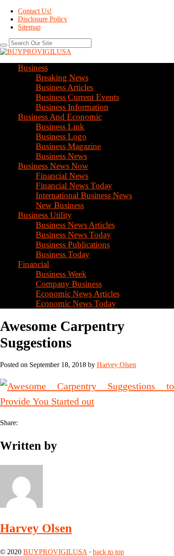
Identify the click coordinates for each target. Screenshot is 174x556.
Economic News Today (76, 303)
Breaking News (62, 77)
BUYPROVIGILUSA (55, 552)
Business (33, 67)
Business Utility (45, 215)
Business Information (72, 107)
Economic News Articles (78, 293)
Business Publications (73, 244)
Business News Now (53, 166)
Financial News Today (74, 185)
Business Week (61, 274)
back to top (108, 552)
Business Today (63, 254)
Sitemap (29, 27)
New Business (60, 205)
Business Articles (64, 87)
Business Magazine (68, 146)
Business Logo (61, 136)
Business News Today (73, 234)
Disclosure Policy (42, 19)
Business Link (60, 126)
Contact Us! (35, 11)
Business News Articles (75, 225)
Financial (33, 264)
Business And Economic (60, 116)
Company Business (69, 283)
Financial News (62, 175)
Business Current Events (77, 97)
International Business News (84, 195)
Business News (61, 156)
